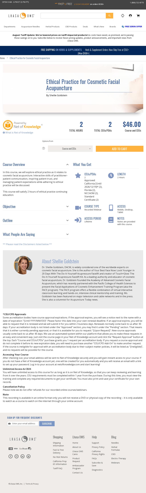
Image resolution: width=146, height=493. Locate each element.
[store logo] (21, 15)
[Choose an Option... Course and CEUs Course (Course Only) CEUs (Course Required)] (67, 148)
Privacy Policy (98, 447)
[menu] (73, 27)
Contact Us (77, 472)
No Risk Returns (60, 457)
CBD (113, 454)
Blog (113, 437)
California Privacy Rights (98, 452)
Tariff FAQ (57, 468)
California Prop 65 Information (60, 462)
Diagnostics (97, 469)
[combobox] (77, 15)
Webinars (115, 462)
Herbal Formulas (115, 448)
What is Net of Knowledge (19, 132)
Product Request (76, 460)
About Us (76, 447)
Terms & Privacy (32, 484)
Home (2, 58)
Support (95, 442)
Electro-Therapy (118, 458)
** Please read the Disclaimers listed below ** (27, 244)
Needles (115, 442)
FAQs (94, 458)
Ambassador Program (78, 467)
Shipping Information (58, 444)
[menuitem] (9, 26)
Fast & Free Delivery (58, 451)
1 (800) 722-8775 (137, 2)
